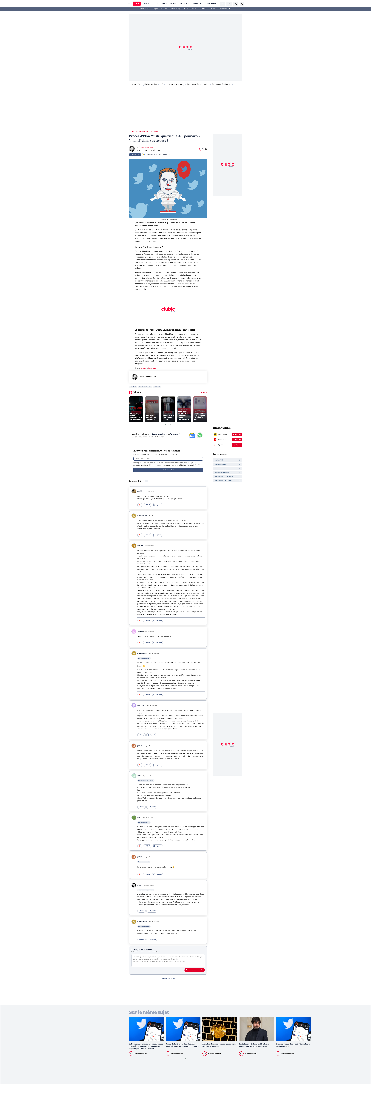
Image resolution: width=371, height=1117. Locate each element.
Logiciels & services (160, 9)
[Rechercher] (222, 3)
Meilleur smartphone (175, 84)
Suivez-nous (135, 154)
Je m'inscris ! (168, 470)
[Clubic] (137, 3)
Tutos (173, 4)
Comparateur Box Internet (221, 84)
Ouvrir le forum (169, 978)
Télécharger (198, 4)
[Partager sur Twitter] (366, 1106)
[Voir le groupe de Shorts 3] (170, 424)
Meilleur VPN (135, 84)
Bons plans (184, 4)
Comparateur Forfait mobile (197, 84)
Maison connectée (225, 9)
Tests (154, 4)
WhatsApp (174, 434)
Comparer (211, 4)
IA (162, 84)
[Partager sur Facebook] (366, 1100)
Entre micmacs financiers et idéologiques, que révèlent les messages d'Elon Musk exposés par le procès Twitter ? (146, 1046)
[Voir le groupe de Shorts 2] (168, 424)
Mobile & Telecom (189, 9)
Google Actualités (158, 434)
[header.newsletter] (229, 3)
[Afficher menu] (129, 3)
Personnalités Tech (142, 131)
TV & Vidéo (203, 9)
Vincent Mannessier (146, 147)
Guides (164, 4)
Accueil (131, 131)
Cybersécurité (144, 9)
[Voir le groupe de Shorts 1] (166, 424)
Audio (213, 9)
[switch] (235, 4)
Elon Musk (154, 131)
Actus (146, 4)
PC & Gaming (175, 9)
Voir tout (204, 392)
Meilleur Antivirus (150, 84)
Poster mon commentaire (194, 970)
